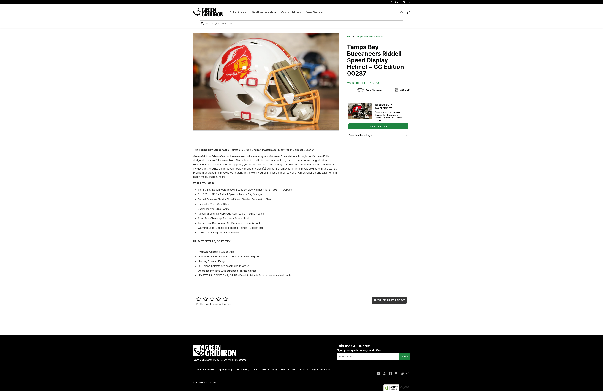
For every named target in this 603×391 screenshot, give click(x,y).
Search (400, 24)
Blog (274, 369)
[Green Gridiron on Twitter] (396, 373)
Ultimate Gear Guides (203, 369)
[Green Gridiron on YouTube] (378, 373)
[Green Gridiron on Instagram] (384, 373)
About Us (303, 369)
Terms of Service (260, 369)
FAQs (282, 369)
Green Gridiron (208, 382)
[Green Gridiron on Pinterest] (402, 373)
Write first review (391, 300)
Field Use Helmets (262, 12)
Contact (395, 2)
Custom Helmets (291, 12)
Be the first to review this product (216, 304)
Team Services (314, 12)
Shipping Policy (224, 369)
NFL (349, 36)
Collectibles (237, 12)
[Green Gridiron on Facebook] (390, 373)
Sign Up (404, 356)
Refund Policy (242, 369)
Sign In (406, 2)
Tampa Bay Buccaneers (369, 36)
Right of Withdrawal (321, 369)
